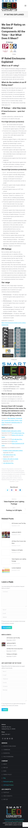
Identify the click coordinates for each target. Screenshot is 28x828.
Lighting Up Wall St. (16, 532)
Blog (9, 418)
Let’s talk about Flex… (17, 439)
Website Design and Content (10, 819)
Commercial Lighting (9, 420)
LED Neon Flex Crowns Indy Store (19, 542)
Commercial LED (17, 469)
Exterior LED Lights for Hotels (10, 459)
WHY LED (5, 767)
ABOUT (5, 764)
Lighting (7, 477)
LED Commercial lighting (7, 474)
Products (19, 477)
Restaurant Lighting (10, 422)
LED (12, 472)
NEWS (11, 477)
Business (12, 418)
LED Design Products (8, 785)
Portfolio (15, 477)
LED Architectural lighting (18, 472)
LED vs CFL (15, 441)
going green (21, 470)
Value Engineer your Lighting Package (19, 560)
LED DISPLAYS (16, 476)
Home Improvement (6, 472)
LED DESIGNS (9, 476)
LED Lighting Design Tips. (18, 433)
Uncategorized (19, 479)
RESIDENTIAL (6, 753)
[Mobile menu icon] (25, 6)
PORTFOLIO (6, 792)
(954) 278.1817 (6, 734)
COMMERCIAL (6, 749)
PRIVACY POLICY (7, 774)
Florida (16, 470)
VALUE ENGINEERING (8, 756)
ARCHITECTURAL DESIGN (9, 746)
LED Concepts (16, 474)
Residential (4, 479)
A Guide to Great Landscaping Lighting (11, 431)
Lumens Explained (16, 568)
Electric (17, 420)
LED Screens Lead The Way (19, 523)
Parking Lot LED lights (17, 550)
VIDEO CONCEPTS (7, 796)
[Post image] (6, 526)
